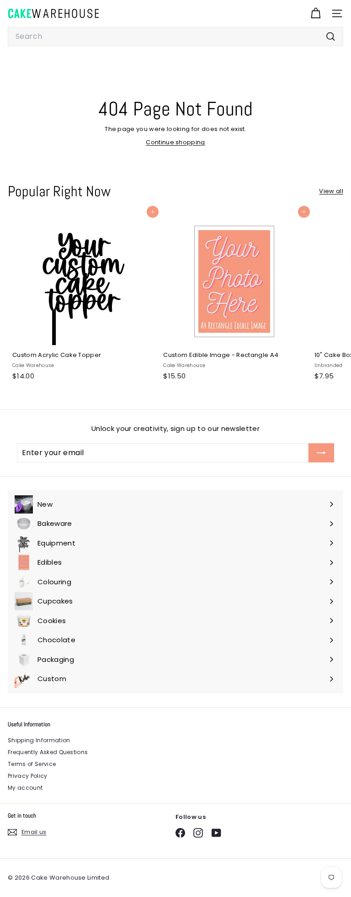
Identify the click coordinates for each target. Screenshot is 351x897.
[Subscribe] (321, 452)
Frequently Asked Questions (48, 752)
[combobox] (175, 36)
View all (331, 191)
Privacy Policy (28, 776)
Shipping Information (39, 740)
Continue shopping (175, 142)
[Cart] (315, 13)
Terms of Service (32, 764)
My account (25, 788)
